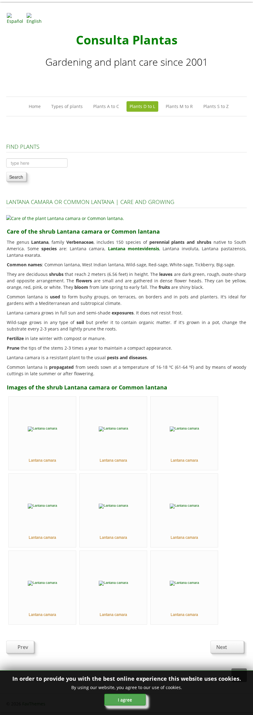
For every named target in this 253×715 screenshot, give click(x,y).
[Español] (16, 18)
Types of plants (67, 106)
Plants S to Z (216, 106)
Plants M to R (179, 106)
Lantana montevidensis (133, 248)
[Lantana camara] (42, 428)
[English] (36, 18)
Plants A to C (106, 106)
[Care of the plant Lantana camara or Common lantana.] (65, 218)
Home (35, 106)
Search (16, 177)
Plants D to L (142, 106)
